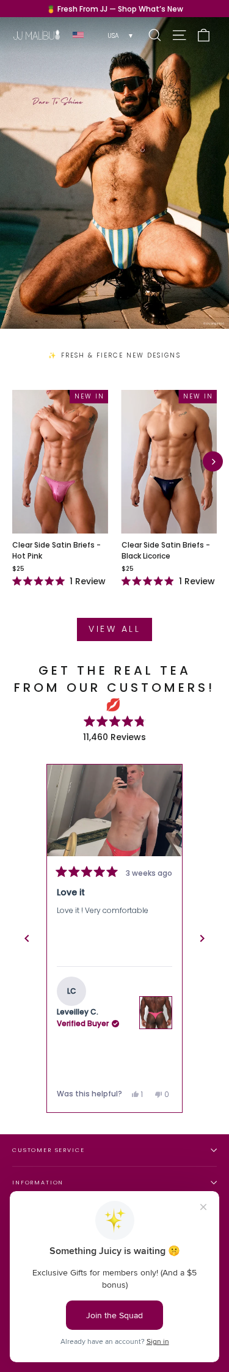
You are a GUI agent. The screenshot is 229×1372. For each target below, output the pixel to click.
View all (114, 629)
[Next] (213, 462)
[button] (114, 810)
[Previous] (27, 938)
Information (38, 1182)
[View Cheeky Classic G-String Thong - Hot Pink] (155, 1012)
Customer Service (48, 1150)
